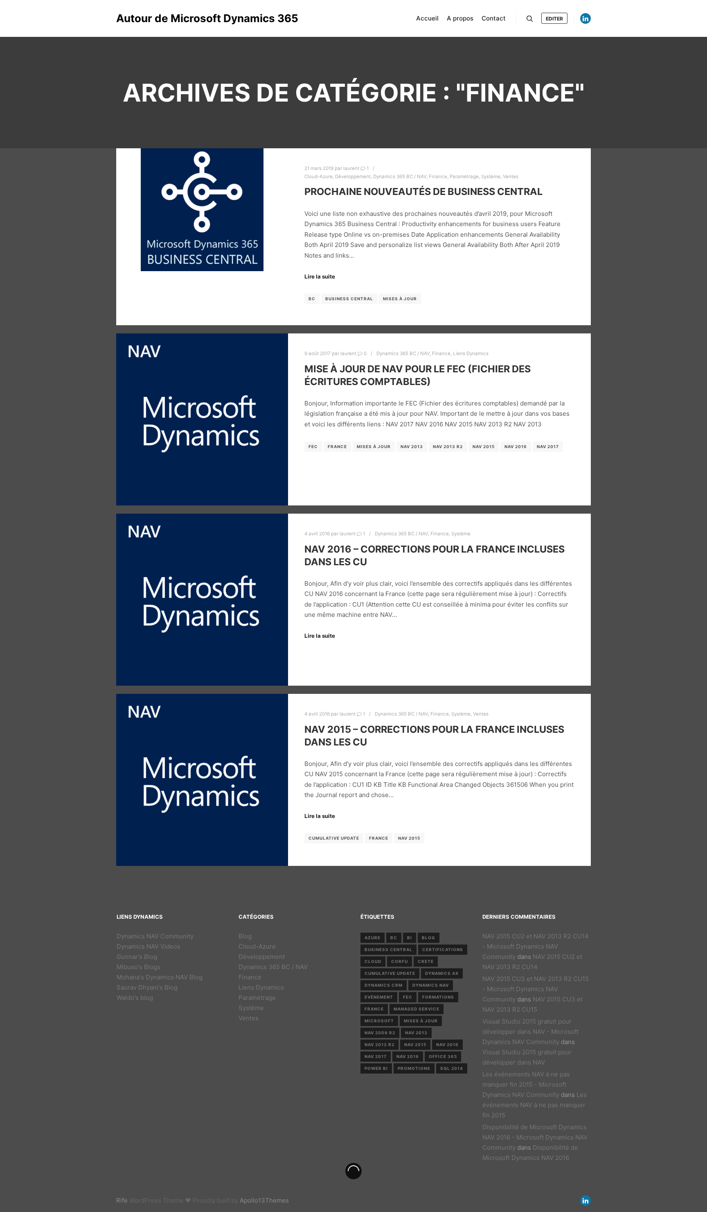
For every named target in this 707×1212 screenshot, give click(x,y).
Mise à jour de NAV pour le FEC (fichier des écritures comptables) (417, 375)
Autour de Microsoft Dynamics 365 (157, 18)
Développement (353, 176)
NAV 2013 (412, 446)
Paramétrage (464, 176)
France (337, 446)
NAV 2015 (484, 446)
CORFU (399, 961)
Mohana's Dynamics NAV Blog (160, 977)
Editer (554, 19)
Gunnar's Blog (137, 957)
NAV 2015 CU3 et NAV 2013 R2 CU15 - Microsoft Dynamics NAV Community (535, 989)
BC (311, 298)
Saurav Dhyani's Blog (147, 987)
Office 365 (443, 1056)
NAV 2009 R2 (380, 1032)
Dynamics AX (442, 973)
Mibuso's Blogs (138, 967)
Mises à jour (400, 298)
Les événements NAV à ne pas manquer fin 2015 (534, 1105)
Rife (122, 1200)
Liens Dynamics (471, 353)
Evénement (379, 997)
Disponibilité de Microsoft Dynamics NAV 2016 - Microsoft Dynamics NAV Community (535, 1137)
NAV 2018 (407, 1056)
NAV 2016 (515, 446)
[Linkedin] (585, 18)
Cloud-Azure (318, 176)
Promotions (414, 1068)
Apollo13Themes (264, 1200)
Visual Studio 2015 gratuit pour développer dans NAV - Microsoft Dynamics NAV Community (530, 1031)
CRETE (426, 961)
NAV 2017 (548, 446)
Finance (438, 176)
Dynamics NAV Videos (148, 946)
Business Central (349, 298)
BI (409, 937)
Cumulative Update (333, 838)
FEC (313, 446)
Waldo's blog (135, 997)
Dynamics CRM (384, 985)
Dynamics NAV (430, 985)
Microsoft (379, 1020)
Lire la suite (319, 276)
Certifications (442, 949)
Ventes (510, 176)
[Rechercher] (529, 19)
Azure (373, 937)
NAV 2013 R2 (448, 446)
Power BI (376, 1068)
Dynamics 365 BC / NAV (399, 176)
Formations (438, 997)
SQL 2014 (451, 1068)
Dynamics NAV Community (155, 936)
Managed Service (416, 1008)
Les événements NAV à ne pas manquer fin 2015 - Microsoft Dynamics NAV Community (526, 1084)
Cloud (373, 961)
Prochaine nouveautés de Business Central (423, 191)
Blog (245, 936)
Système (490, 176)
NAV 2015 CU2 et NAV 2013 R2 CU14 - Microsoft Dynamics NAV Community (535, 946)
